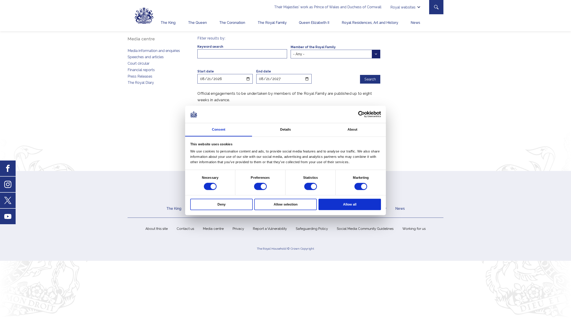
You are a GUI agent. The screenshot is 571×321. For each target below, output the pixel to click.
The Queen (197, 23)
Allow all (349, 204)
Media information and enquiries (154, 51)
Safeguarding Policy (312, 229)
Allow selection (286, 204)
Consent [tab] (218, 129)
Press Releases (140, 76)
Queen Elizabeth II (314, 23)
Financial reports (141, 70)
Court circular (138, 63)
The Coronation (232, 23)
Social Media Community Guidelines (365, 229)
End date (263, 71)
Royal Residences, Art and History (370, 23)
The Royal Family (272, 23)
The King (168, 23)
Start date (205, 71)
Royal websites (403, 7)
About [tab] (352, 129)
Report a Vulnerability (270, 229)
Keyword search (210, 46)
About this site (156, 229)
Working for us (414, 229)
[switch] (260, 186)
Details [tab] (285, 129)
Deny (221, 204)
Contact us (185, 229)
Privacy (238, 229)
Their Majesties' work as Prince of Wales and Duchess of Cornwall (327, 7)
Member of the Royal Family (313, 47)
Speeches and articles (146, 57)
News (415, 23)
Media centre (213, 229)
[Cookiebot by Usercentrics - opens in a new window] (361, 114)
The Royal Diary (141, 82)
